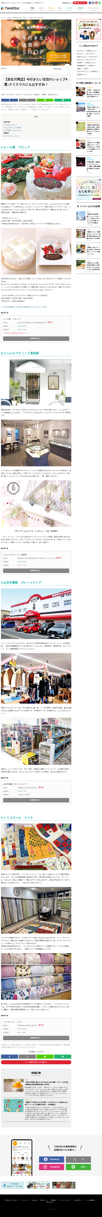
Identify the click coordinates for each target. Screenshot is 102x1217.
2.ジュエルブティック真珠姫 (12, 127)
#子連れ (92, 65)
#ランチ (80, 51)
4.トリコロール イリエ (10, 136)
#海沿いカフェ (82, 56)
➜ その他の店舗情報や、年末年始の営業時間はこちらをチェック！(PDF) (24, 307)
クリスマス (10, 94)
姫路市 (44, 94)
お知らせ (34, 1200)
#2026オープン (91, 62)
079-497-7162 (21, 791)
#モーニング (90, 53)
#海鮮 (79, 68)
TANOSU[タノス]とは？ (11, 1200)
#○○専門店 (95, 71)
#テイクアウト (82, 71)
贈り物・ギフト (53, 94)
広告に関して (77, 1200)
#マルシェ (80, 59)
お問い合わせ (49, 1202)
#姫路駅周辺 (81, 65)
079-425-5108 (21, 562)
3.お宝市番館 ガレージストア (12, 130)
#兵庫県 (80, 62)
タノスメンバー (25, 1200)
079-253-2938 (21, 1029)
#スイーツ (91, 59)
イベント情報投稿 (89, 1200)
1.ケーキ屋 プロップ (10, 125)
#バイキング (93, 56)
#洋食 (86, 68)
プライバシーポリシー (65, 1200)
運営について (44, 1200)
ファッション (28, 94)
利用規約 (53, 1200)
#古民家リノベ (82, 74)
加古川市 (37, 94)
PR (3, 94)
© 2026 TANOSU (51, 1209)
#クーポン (80, 53)
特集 (9, 17)
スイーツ (19, 94)
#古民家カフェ (91, 51)
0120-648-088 (21, 326)
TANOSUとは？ (66, 3)
